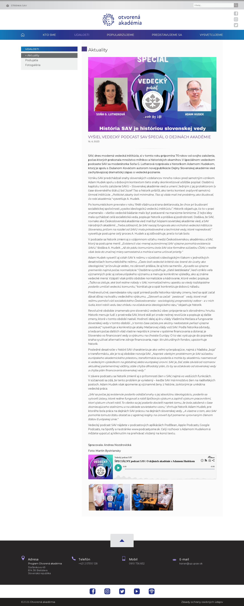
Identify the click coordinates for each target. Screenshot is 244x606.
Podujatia (31, 60)
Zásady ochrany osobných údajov (202, 602)
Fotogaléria (32, 65)
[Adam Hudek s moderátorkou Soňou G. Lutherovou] (109, 496)
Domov (27, 35)
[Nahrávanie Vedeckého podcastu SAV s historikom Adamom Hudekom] (152, 496)
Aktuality (33, 55)
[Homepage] (122, 20)
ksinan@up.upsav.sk (191, 563)
